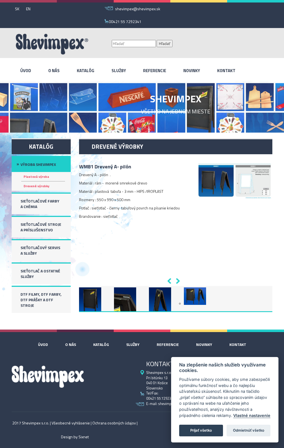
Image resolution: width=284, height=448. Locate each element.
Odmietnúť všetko (248, 430)
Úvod (25, 70)
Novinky (191, 70)
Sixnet (83, 437)
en (28, 9)
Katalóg (85, 70)
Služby (118, 70)
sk (17, 9)
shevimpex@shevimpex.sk (137, 9)
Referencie (154, 70)
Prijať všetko (201, 430)
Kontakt (226, 70)
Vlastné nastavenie (251, 415)
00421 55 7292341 (125, 21)
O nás (54, 70)
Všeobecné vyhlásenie (71, 423)
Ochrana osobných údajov (114, 423)
